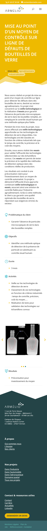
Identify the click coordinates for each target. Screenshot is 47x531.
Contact (8, 500)
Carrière (8, 503)
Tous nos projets (12, 480)
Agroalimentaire (26, 71)
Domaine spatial (12, 477)
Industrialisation (16, 74)
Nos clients (10, 449)
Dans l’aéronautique (14, 474)
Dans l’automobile (13, 472)
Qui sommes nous (13, 443)
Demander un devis (17, 515)
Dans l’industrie (12, 469)
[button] (21, 366)
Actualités (9, 505)
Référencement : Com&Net (21, 527)
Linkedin (9, 508)
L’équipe (8, 446)
